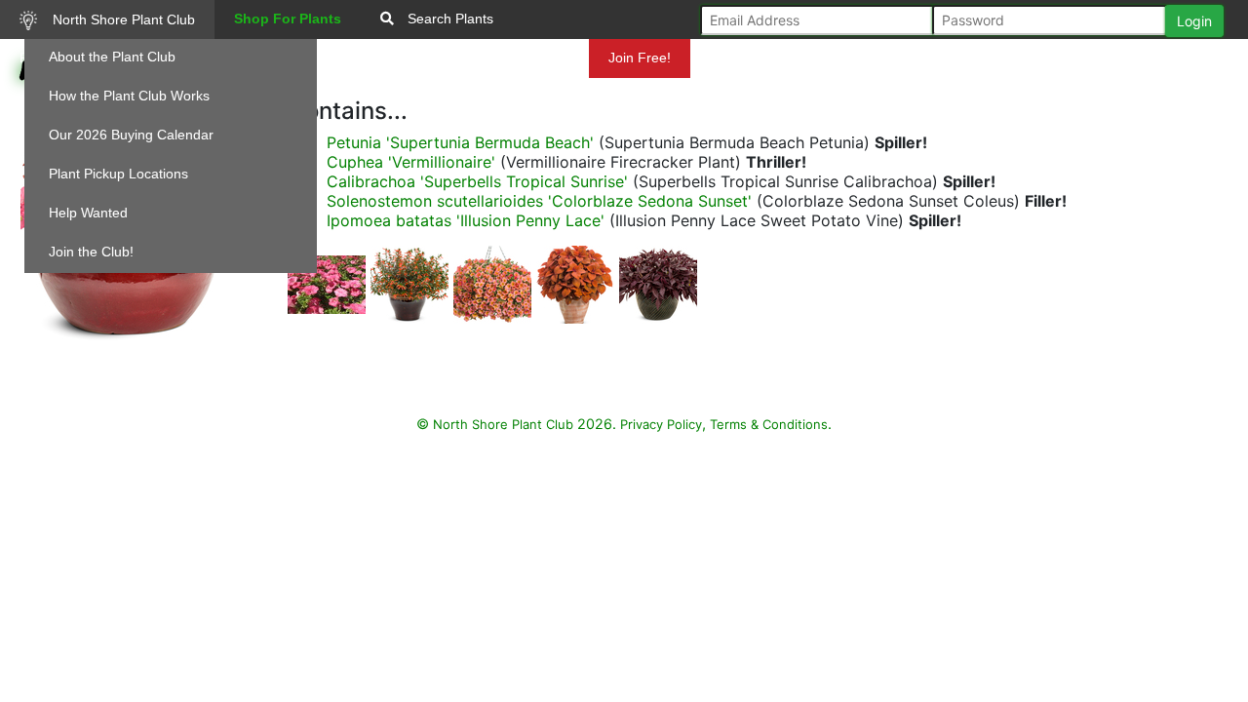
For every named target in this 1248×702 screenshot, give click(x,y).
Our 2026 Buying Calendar (131, 134)
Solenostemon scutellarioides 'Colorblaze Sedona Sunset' (539, 201)
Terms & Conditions (769, 424)
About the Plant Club (112, 56)
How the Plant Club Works (129, 95)
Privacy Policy (661, 424)
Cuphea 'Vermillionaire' (411, 162)
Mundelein (535, 57)
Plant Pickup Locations (118, 173)
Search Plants (448, 18)
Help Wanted (88, 212)
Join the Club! (91, 251)
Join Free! (639, 57)
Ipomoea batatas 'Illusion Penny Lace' (465, 220)
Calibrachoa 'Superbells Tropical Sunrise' (477, 181)
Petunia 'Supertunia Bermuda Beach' (460, 142)
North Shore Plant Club (122, 19)
